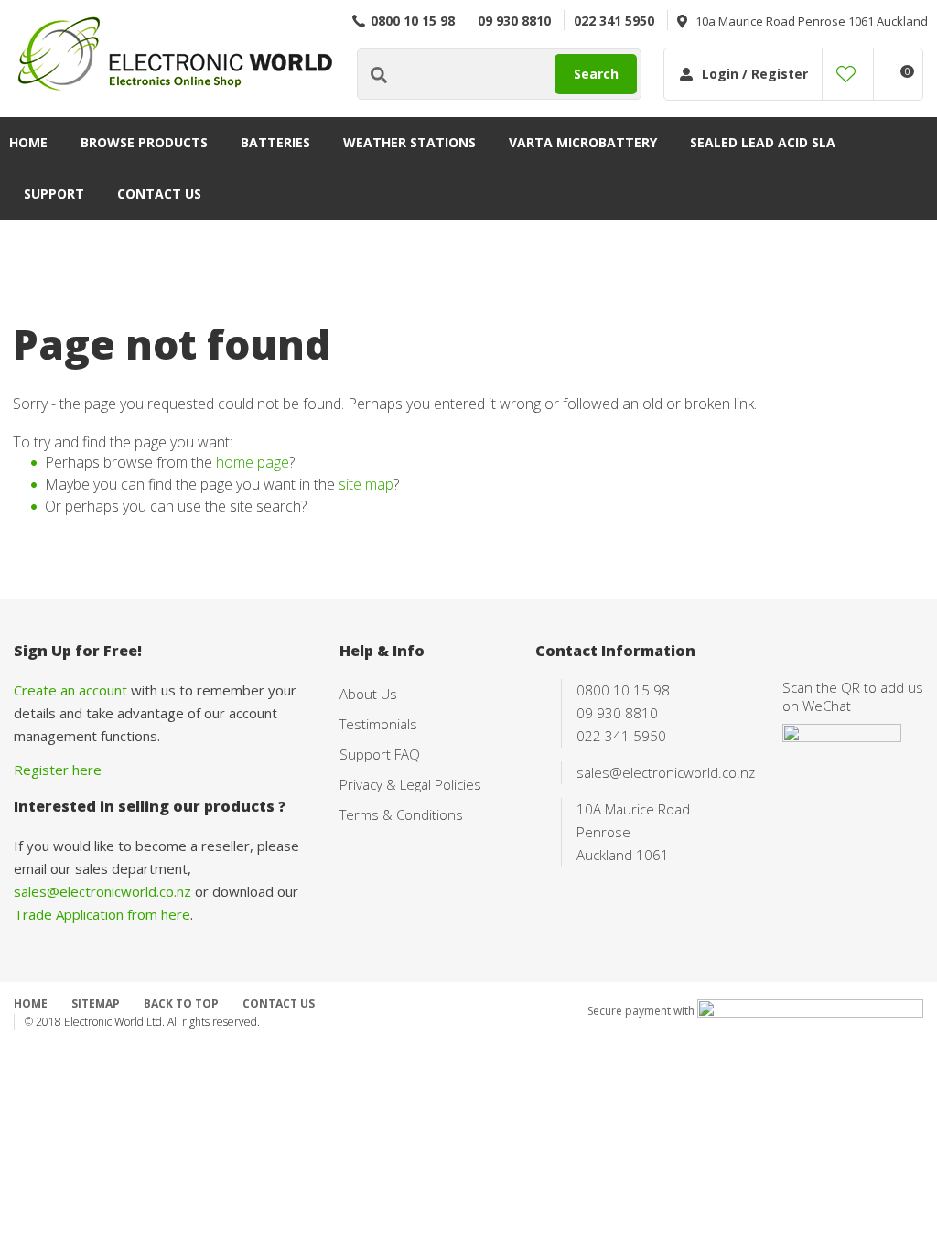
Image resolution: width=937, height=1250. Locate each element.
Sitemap (95, 1003)
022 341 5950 (614, 20)
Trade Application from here (102, 914)
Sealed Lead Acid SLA (762, 142)
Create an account (70, 690)
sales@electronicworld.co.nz (102, 891)
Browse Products (144, 142)
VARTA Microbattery (583, 142)
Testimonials (378, 724)
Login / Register (755, 73)
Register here (58, 769)
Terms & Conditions (401, 814)
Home (28, 142)
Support (54, 193)
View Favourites (846, 74)
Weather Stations (409, 142)
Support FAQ (379, 754)
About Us (368, 693)
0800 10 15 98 (413, 20)
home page (252, 462)
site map (366, 484)
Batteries (275, 142)
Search (596, 73)
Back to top (181, 1003)
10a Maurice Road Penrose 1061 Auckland (811, 21)
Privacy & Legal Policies (410, 784)
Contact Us (159, 193)
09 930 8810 (514, 20)
